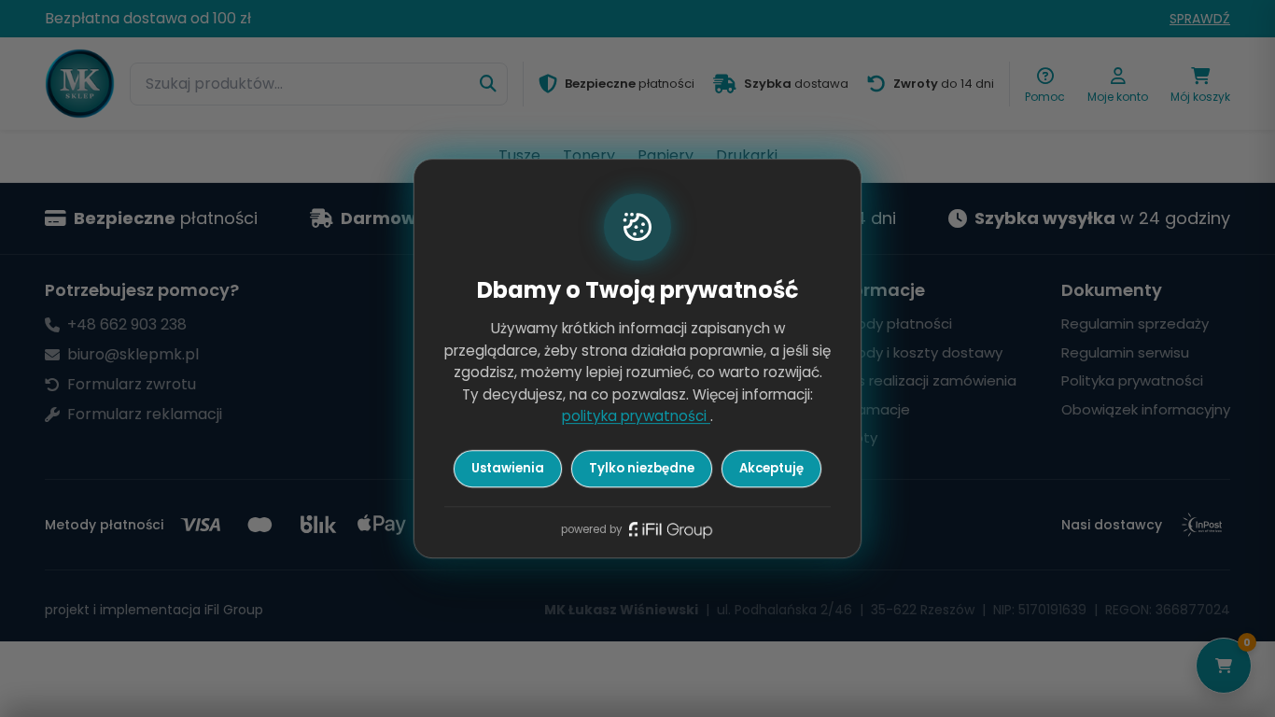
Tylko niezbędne (641, 468)
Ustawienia (507, 468)
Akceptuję (771, 468)
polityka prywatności (636, 417)
